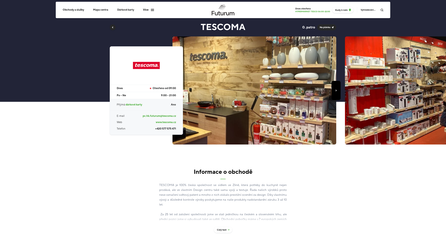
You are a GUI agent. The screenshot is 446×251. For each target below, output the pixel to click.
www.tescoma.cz (166, 122)
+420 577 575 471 (165, 128)
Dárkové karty (125, 10)
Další (336, 90)
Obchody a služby (73, 10)
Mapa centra (100, 10)
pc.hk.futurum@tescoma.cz (159, 116)
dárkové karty (134, 104)
